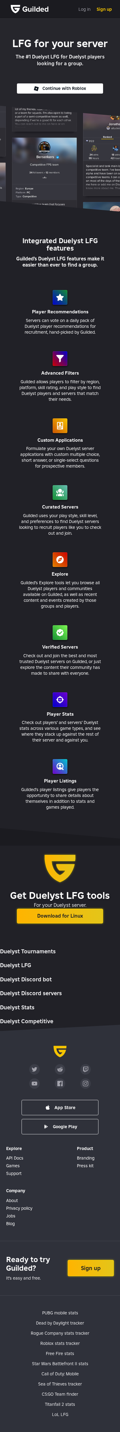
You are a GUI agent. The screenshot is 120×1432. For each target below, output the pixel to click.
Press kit (85, 1166)
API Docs (14, 1158)
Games (13, 1166)
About (12, 1200)
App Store (64, 1107)
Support (14, 1173)
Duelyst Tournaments (28, 951)
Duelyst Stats (17, 1007)
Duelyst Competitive (26, 1021)
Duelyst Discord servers (31, 993)
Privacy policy (19, 1208)
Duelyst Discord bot (26, 979)
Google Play (65, 1126)
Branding (85, 1158)
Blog (10, 1223)
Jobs (10, 1216)
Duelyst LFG (15, 965)
